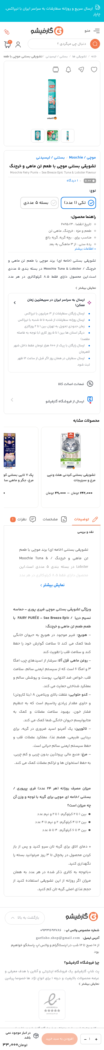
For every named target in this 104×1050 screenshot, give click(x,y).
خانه (93, 57)
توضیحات (81, 519)
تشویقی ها (79, 57)
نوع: (92, 191)
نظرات (19, 519)
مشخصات (50, 519)
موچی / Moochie (82, 158)
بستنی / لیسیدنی (56, 57)
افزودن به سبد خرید (59, 1038)
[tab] (86, 520)
